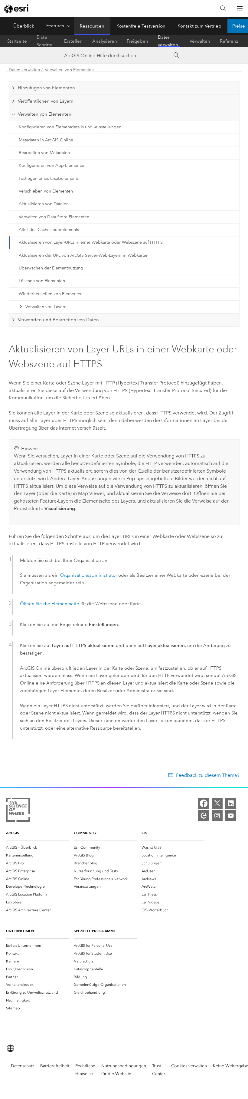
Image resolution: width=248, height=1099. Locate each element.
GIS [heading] (144, 832)
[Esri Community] (203, 815)
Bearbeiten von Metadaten (44, 152)
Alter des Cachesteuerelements (49, 229)
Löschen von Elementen (42, 280)
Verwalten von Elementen (69, 69)
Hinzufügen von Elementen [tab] (46, 88)
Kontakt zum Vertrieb (199, 26)
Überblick (23, 26)
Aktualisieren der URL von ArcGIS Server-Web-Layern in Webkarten (83, 255)
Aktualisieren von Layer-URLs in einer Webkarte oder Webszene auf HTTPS (91, 242)
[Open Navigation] (239, 8)
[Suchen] (223, 8)
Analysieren (104, 41)
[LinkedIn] (230, 803)
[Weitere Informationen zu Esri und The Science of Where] (18, 811)
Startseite (17, 41)
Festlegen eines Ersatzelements (49, 178)
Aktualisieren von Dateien (44, 203)
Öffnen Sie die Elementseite (49, 603)
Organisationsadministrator (88, 575)
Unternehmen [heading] (20, 931)
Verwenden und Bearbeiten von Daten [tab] (58, 319)
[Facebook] (203, 803)
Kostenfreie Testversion (140, 26)
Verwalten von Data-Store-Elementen (54, 216)
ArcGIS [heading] (12, 832)
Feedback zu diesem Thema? (207, 775)
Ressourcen (92, 26)
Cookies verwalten (189, 1065)
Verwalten (200, 41)
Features (55, 25)
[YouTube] (230, 815)
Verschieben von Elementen (46, 191)
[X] (217, 803)
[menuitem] (37, 847)
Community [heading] (85, 832)
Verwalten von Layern (46, 306)
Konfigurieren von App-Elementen (52, 165)
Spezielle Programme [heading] (95, 931)
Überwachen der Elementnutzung (51, 268)
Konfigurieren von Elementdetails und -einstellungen (70, 127)
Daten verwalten (168, 41)
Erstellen (73, 41)
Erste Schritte (45, 41)
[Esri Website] (17, 9)
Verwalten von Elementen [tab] (44, 114)
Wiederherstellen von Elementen (51, 293)
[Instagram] (217, 815)
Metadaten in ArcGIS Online (46, 140)
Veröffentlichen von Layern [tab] (45, 101)
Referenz (229, 41)
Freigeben (137, 41)
